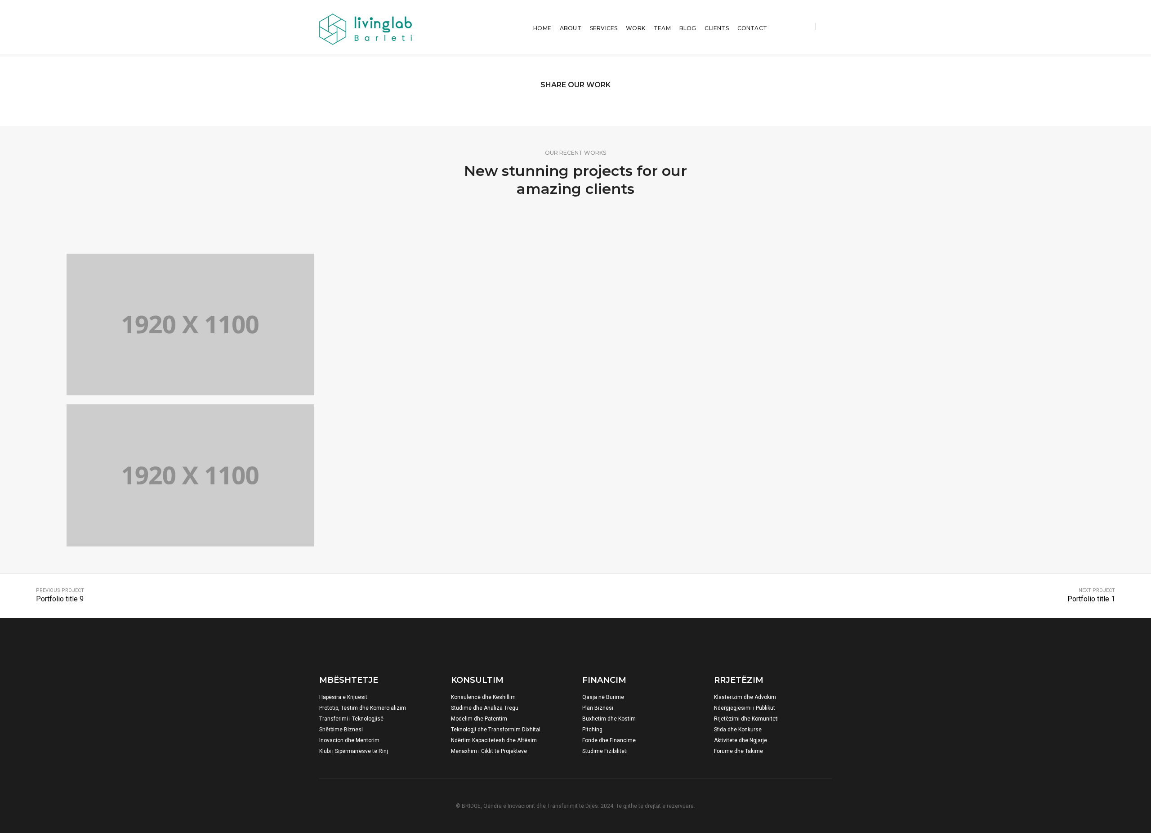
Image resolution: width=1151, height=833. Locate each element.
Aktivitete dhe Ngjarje (740, 740)
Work (635, 28)
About (570, 28)
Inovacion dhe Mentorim (349, 740)
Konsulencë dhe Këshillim (483, 697)
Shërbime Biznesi (341, 729)
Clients (716, 28)
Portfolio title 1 (1091, 599)
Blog (687, 28)
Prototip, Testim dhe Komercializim (362, 708)
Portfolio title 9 (60, 599)
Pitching (592, 729)
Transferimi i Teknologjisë (351, 719)
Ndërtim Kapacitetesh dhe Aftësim (494, 740)
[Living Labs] (365, 22)
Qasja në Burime (603, 697)
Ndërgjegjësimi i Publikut (744, 708)
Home (542, 28)
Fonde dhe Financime (609, 740)
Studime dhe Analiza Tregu (484, 708)
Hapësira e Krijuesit (343, 697)
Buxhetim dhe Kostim (609, 719)
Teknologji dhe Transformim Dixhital (495, 729)
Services (603, 28)
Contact (752, 28)
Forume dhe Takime (738, 751)
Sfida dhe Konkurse (738, 729)
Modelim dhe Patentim (479, 719)
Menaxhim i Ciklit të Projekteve (489, 751)
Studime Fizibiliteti (605, 751)
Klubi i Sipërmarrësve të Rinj (353, 751)
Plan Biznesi (597, 708)
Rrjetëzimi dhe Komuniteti (746, 719)
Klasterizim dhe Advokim (745, 697)
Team (662, 28)
